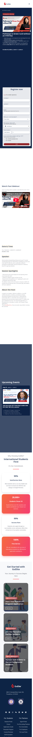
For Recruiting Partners (23, 724)
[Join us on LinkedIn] (19, 712)
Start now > (9, 608)
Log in (5, 94)
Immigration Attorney (8, 14)
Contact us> (9, 668)
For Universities (23, 727)
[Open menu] (29, 4)
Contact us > (9, 638)
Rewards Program (8, 729)
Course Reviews (8, 732)
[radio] (17, 139)
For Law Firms (23, 732)
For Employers (23, 729)
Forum (8, 724)
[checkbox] (17, 139)
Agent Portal (23, 721)
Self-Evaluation (8, 734)
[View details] (6, 712)
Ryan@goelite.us (8, 305)
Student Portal (8, 721)
